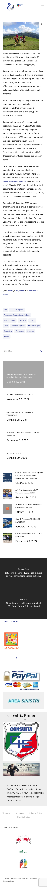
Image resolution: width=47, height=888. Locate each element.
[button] (42, 6)
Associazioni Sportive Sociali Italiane (17, 315)
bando (10, 291)
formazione (20, 331)
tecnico (6, 336)
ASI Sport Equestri (17, 310)
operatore (30, 331)
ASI (5, 310)
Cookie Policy (23, 817)
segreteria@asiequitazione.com (14, 181)
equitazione (8, 331)
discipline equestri (18, 326)
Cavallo (32, 320)
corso (6, 326)
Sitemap (6, 813)
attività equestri (9, 320)
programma (20, 291)
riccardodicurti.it (9, 881)
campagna (22, 320)
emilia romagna (34, 326)
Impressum (19, 813)
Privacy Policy (35, 813)
